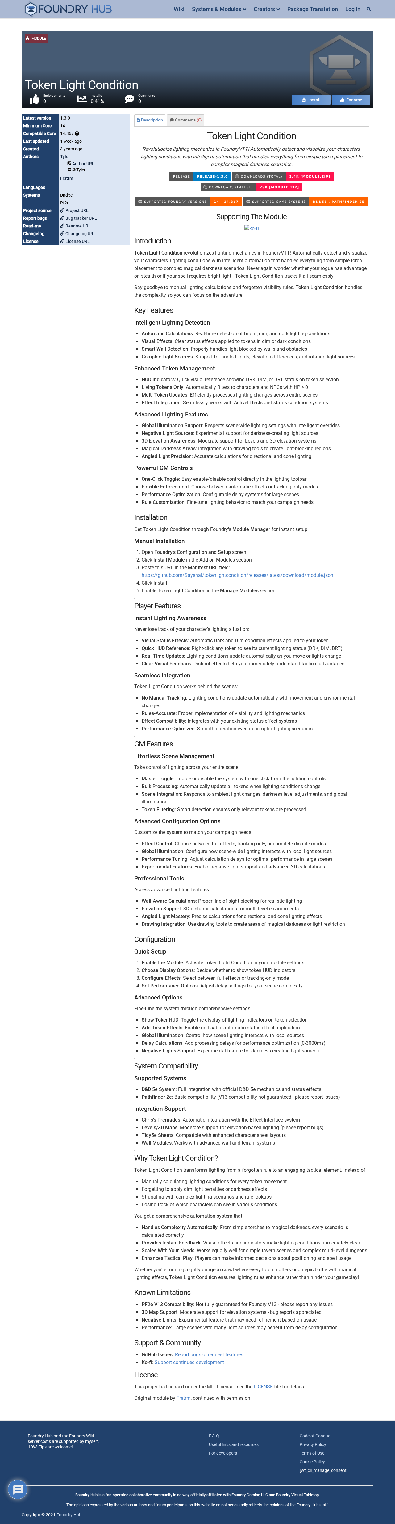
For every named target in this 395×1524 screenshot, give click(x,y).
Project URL (76, 210)
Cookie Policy (312, 1461)
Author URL (83, 163)
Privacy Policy (313, 1444)
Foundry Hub (68, 1514)
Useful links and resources (234, 1444)
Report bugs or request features (209, 1355)
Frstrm (66, 178)
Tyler (65, 156)
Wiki (179, 9)
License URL (77, 241)
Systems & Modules (216, 9)
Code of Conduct (316, 1435)
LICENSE (263, 1387)
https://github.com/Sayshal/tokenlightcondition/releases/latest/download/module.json (237, 575)
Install (314, 99)
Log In (352, 9)
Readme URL (77, 225)
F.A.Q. (214, 1435)
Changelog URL (80, 233)
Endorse (353, 99)
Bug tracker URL (80, 218)
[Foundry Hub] (68, 9)
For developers (223, 1453)
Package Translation (312, 9)
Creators (264, 9)
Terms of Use (312, 1453)
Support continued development (189, 1362)
